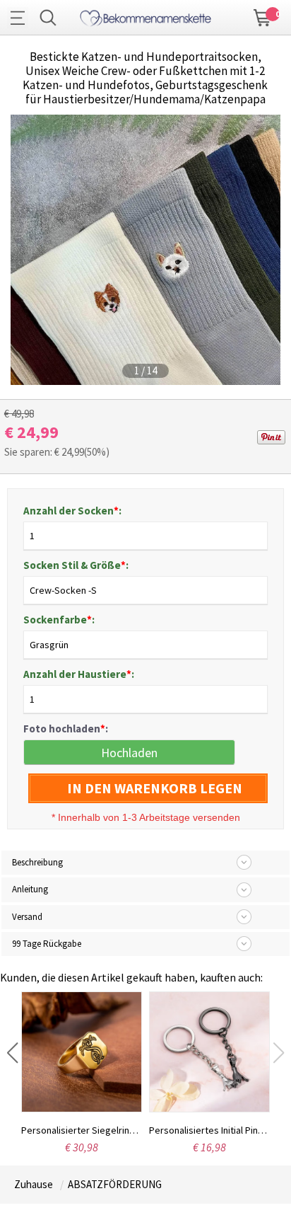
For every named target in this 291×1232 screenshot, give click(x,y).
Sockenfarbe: (59, 619)
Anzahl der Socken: (72, 510)
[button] (12, 1053)
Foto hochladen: (65, 728)
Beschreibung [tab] (37, 862)
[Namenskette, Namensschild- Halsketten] (145, 16)
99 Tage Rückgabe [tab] (46, 944)
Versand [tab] (27, 917)
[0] (262, 16)
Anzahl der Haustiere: (78, 674)
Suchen (48, 18)
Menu (21, 18)
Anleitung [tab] (30, 889)
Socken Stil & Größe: (76, 565)
